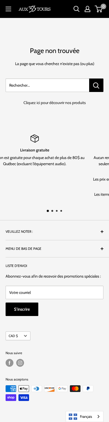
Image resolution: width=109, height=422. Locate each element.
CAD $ (13, 336)
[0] (98, 9)
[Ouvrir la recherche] (77, 9)
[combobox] (84, 416)
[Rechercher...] (96, 85)
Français (86, 416)
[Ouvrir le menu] (8, 9)
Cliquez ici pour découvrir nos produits (54, 102)
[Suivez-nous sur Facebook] (9, 363)
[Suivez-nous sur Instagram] (20, 363)
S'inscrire (22, 309)
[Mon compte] (87, 9)
